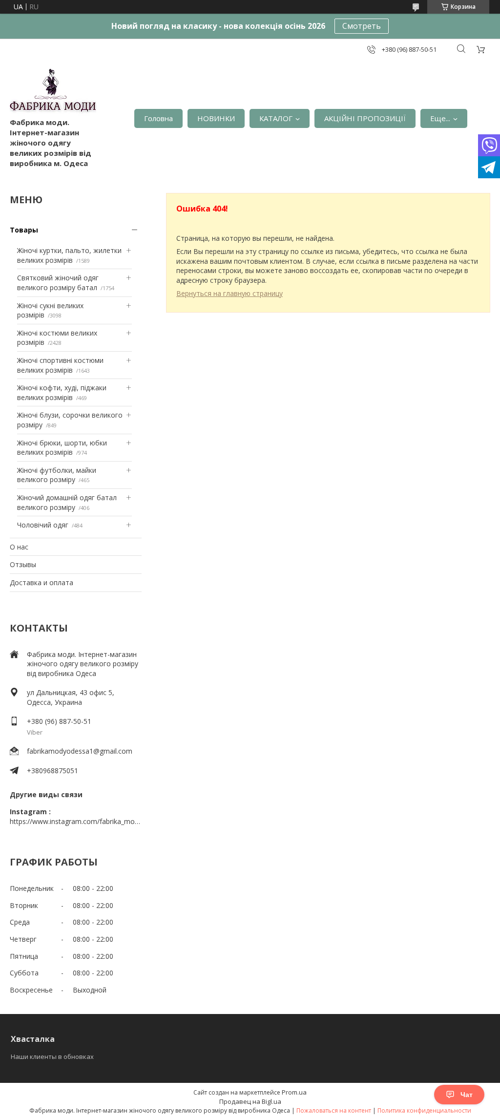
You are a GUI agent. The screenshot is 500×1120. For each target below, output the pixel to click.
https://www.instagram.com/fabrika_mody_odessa (76, 821)
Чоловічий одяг (42, 524)
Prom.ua (294, 1092)
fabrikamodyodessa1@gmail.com (79, 751)
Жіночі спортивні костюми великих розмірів (60, 365)
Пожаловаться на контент (333, 1110)
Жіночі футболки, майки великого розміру (56, 475)
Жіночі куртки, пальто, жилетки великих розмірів (69, 255)
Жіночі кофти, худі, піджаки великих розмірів (61, 392)
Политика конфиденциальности (424, 1110)
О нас (19, 546)
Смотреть (361, 26)
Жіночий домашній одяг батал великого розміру (67, 502)
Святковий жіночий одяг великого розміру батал (58, 282)
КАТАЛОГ (275, 118)
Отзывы (23, 564)
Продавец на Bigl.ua (250, 1101)
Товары (24, 229)
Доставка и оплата (41, 582)
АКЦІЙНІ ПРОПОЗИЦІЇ (365, 118)
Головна (158, 118)
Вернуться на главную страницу (229, 293)
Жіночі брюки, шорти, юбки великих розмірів (62, 447)
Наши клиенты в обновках (52, 1056)
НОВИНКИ (216, 118)
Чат (466, 1095)
